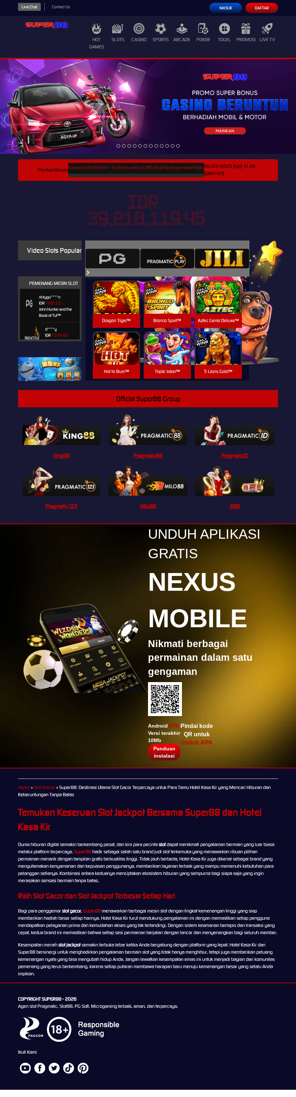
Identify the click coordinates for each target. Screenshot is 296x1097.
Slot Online (44, 787)
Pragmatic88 (148, 455)
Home (24, 787)
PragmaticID (234, 455)
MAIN (116, 305)
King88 (61, 455)
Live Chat (29, 6)
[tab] (113, 258)
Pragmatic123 (61, 506)
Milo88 (148, 506)
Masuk (225, 7)
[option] (118, 146)
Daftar (262, 7)
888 (235, 506)
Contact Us (61, 6)
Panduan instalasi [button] (164, 752)
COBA (116, 289)
